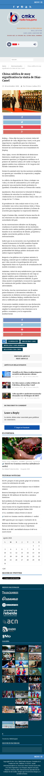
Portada (29, 461)
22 (33, 556)
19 (16, 556)
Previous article (22, 356)
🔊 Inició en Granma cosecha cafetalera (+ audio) (20, 516)
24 (5, 560)
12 (16, 553)
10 (5, 553)
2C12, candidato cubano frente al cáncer (17, 513)
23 (39, 556)
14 (28, 553)
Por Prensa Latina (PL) (32, 86)
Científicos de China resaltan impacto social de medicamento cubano (27, 373)
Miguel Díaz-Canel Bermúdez (14, 345)
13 (22, 553)
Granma (22, 461)
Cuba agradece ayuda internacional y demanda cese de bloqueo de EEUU (26, 395)
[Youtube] (26, 7)
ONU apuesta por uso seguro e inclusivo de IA (19, 520)
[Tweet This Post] (22, 122)
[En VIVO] (30, 7)
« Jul (3, 568)
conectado (24, 417)
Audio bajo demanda (10, 461)
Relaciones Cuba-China (12, 349)
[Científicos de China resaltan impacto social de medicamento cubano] (6, 376)
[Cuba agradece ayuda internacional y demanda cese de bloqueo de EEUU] (6, 398)
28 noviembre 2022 (12, 86)
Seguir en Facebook (22, 427)
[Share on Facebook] (22, 117)
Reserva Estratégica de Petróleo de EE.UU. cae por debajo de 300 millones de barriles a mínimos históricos (20, 495)
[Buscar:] (22, 59)
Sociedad (36, 461)
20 (22, 556)
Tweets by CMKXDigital (10, 739)
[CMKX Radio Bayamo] (22, 18)
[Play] (9, 44)
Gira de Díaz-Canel (29, 341)
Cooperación (13, 341)
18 (11, 556)
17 (5, 556)
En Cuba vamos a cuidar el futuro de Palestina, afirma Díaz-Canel (26, 384)
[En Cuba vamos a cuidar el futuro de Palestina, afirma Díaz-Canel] (6, 387)
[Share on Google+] (22, 132)
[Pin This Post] (22, 127)
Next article (22, 358)
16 (39, 553)
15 (33, 553)
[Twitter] (18, 7)
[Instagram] (22, 7)
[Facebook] (14, 7)
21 (28, 556)
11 (11, 553)
